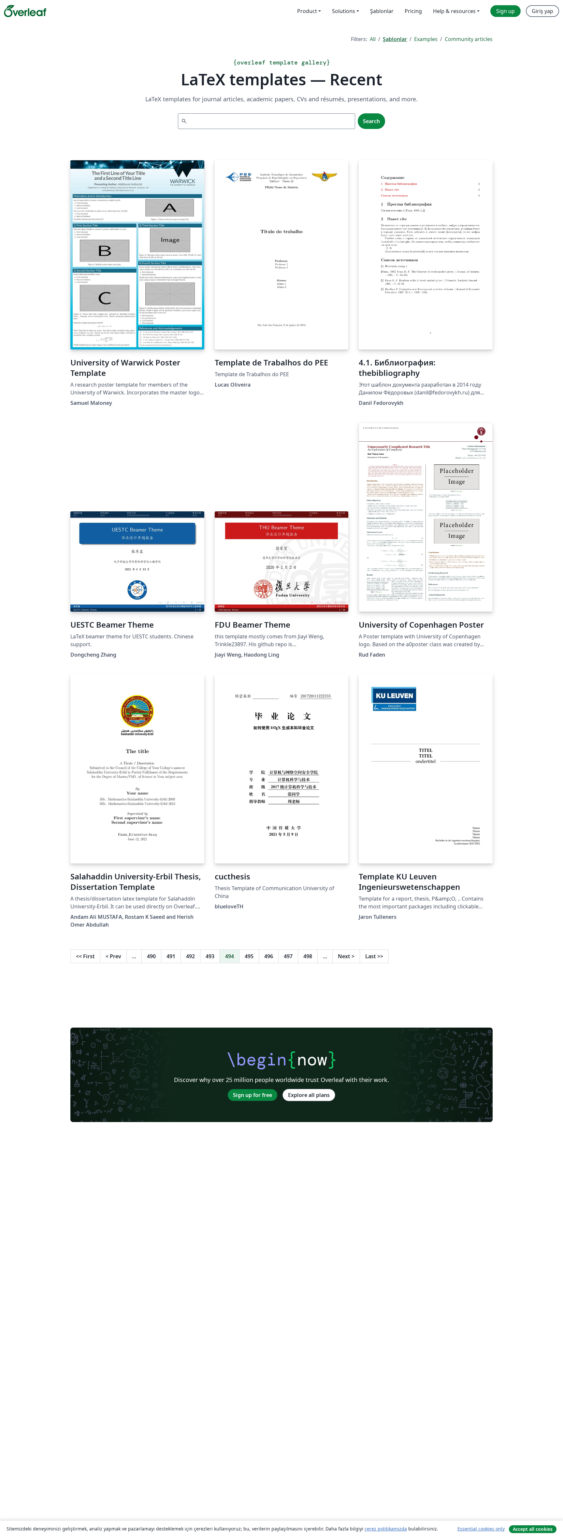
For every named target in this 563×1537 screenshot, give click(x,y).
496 (268, 956)
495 (249, 956)
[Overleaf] (25, 11)
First (85, 956)
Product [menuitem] (307, 11)
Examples (426, 39)
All (373, 39)
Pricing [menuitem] (413, 11)
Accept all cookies (533, 1529)
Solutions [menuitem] (343, 11)
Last (374, 956)
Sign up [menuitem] (505, 11)
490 (151, 956)
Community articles (469, 39)
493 (210, 956)
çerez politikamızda (386, 1529)
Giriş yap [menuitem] (542, 11)
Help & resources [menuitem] (454, 11)
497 (288, 956)
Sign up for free (252, 1095)
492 (190, 956)
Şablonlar (395, 39)
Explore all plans (309, 1095)
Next (346, 956)
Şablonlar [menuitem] (382, 11)
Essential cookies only (481, 1529)
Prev (113, 956)
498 (307, 956)
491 (170, 956)
